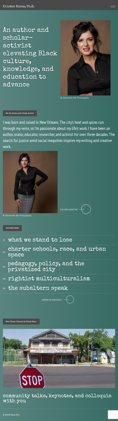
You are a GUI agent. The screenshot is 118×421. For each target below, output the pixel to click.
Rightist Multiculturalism (49, 279)
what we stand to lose (40, 240)
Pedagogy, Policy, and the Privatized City (46, 267)
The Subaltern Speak (38, 289)
